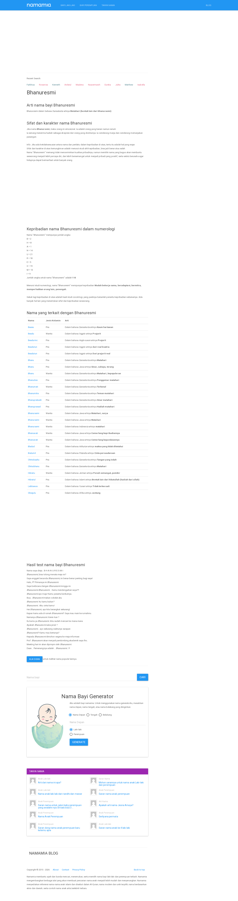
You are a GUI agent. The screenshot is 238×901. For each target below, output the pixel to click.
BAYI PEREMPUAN (88, 5)
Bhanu (31, 360)
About (56, 869)
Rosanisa (43, 85)
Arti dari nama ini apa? (49, 782)
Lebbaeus (33, 486)
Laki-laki (77, 729)
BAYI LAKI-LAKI (68, 5)
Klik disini (34, 659)
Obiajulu (32, 493)
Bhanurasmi (33, 413)
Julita (118, 85)
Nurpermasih (94, 85)
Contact (65, 869)
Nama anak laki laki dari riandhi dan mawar (60, 794)
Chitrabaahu (33, 460)
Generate (78, 742)
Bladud (31, 446)
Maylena (80, 85)
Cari (143, 677)
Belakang (107, 715)
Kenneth (56, 85)
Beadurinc (33, 340)
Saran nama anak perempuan (114, 794)
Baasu (31, 327)
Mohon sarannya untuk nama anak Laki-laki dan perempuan (121, 783)
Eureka (108, 85)
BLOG (208, 5)
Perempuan (78, 734)
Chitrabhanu (33, 466)
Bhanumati (33, 387)
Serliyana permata (108, 816)
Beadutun (32, 347)
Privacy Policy (78, 869)
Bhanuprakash (35, 400)
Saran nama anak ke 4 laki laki (114, 828)
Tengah (93, 715)
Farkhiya (31, 85)
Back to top (139, 869)
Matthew (129, 85)
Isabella (141, 85)
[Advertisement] (87, 38)
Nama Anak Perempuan (50, 816)
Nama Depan (78, 715)
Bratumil (32, 453)
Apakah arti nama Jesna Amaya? (116, 805)
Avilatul (67, 85)
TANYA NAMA (108, 5)
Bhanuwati (33, 433)
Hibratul (31, 479)
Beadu (31, 333)
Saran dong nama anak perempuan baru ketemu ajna (59, 829)
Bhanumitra (33, 393)
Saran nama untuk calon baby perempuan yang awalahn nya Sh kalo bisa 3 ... (60, 806)
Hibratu (31, 473)
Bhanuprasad (34, 406)
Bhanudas (33, 380)
